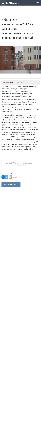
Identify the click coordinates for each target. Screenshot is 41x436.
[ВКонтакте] (3, 177)
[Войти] (37, 2)
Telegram (4, 174)
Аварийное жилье (21, 82)
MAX (10, 174)
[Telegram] (6, 177)
